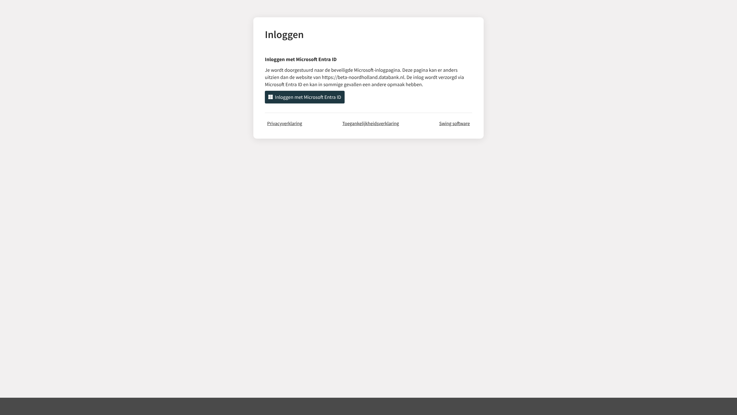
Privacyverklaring (284, 123)
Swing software (454, 123)
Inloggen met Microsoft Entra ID (308, 97)
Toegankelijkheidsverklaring (370, 123)
